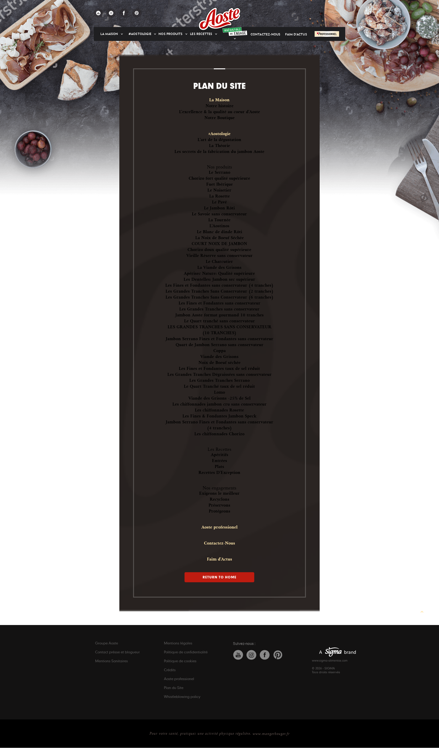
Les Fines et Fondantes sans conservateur (219, 303)
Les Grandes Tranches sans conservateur (219, 309)
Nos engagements (219, 488)
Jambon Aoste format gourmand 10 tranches (219, 315)
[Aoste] (219, 18)
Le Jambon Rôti (219, 208)
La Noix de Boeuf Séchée (219, 237)
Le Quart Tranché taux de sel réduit (219, 386)
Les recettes (201, 34)
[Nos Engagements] (235, 31)
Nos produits (170, 34)
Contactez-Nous (266, 34)
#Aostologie (139, 34)
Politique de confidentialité (186, 652)
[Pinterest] (136, 13)
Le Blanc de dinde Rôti (219, 232)
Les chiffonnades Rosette (219, 410)
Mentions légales (178, 643)
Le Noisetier (219, 190)
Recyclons (219, 499)
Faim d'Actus (296, 34)
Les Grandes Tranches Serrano (219, 380)
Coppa (219, 350)
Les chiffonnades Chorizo (219, 434)
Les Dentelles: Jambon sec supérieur (219, 279)
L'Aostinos (219, 226)
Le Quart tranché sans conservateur (219, 321)
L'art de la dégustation (219, 139)
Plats (219, 466)
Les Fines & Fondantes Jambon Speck (219, 416)
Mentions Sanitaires (111, 661)
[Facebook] (123, 13)
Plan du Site (173, 687)
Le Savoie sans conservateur (219, 214)
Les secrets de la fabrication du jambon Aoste (219, 151)
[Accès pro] (326, 34)
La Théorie (219, 145)
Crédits (170, 670)
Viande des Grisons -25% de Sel (219, 398)
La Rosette (219, 196)
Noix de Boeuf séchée (219, 362)
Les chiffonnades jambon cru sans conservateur (219, 404)
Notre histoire (219, 106)
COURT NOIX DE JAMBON (219, 243)
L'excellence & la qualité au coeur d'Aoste (219, 112)
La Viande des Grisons (219, 267)
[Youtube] (98, 13)
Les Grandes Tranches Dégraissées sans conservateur (219, 374)
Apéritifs (219, 454)
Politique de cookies (180, 661)
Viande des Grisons (219, 356)
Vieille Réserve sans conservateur (219, 255)
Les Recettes (219, 449)
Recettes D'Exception (219, 472)
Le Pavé (219, 202)
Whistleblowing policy (182, 696)
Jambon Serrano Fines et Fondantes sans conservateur (219, 339)
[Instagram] (111, 13)
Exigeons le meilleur (219, 493)
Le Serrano (219, 172)
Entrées (219, 460)
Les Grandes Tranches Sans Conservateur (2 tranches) (219, 291)
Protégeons (219, 511)
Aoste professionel (219, 527)
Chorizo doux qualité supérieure (219, 249)
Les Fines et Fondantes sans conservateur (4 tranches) (219, 285)
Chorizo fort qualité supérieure (219, 178)
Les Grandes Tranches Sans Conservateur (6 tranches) (219, 297)
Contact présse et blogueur (117, 652)
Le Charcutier (219, 261)
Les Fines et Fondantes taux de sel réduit (219, 368)
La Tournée (219, 220)
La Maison (109, 34)
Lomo (219, 392)
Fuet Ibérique (219, 184)
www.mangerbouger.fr (271, 734)
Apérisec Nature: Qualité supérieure (219, 273)
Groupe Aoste (106, 643)
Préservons (219, 505)
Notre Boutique (219, 117)
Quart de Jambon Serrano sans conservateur (219, 344)
